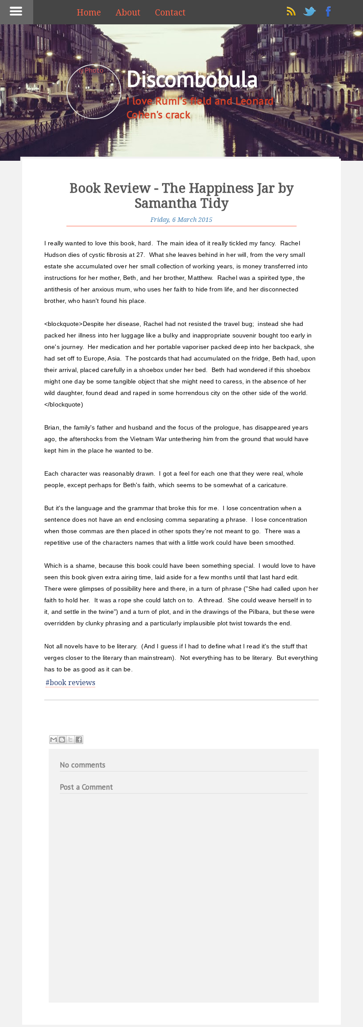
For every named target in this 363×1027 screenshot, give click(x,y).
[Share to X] (70, 739)
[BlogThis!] (62, 739)
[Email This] (53, 739)
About (128, 13)
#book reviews (70, 682)
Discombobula (192, 78)
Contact (170, 13)
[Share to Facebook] (78, 739)
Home (89, 13)
